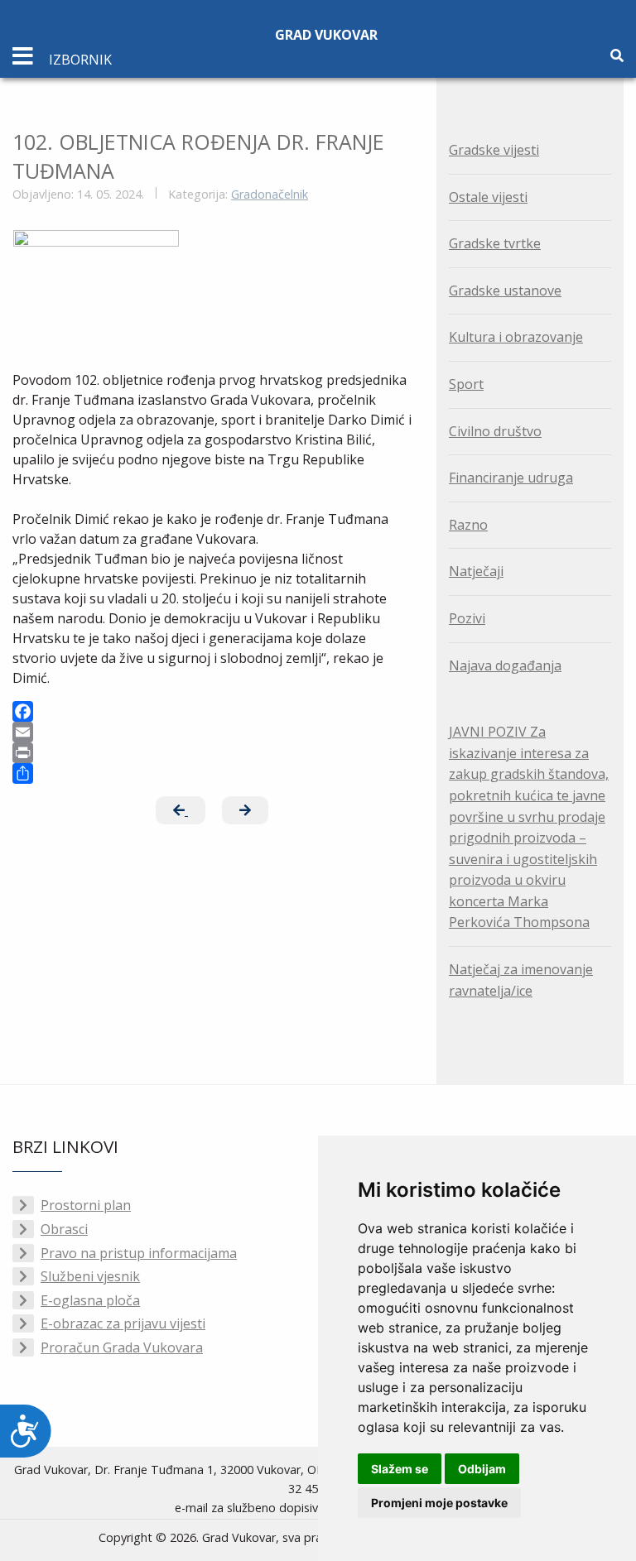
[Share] (212, 773)
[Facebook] (212, 711)
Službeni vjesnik (90, 1276)
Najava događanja (505, 665)
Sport (466, 384)
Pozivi (467, 618)
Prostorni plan (86, 1205)
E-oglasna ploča (90, 1300)
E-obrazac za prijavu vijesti (123, 1323)
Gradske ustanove (505, 290)
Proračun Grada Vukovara (122, 1347)
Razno (468, 525)
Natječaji (476, 571)
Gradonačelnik (269, 194)
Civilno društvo (495, 431)
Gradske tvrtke (495, 243)
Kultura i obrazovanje (516, 337)
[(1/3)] (96, 292)
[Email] (212, 732)
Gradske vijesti (494, 150)
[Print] (212, 752)
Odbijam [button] (482, 1469)
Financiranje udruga (511, 477)
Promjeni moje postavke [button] (439, 1503)
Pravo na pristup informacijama (139, 1253)
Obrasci (64, 1229)
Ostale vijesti (488, 197)
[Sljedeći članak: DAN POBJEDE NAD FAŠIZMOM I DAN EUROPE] (245, 810)
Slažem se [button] (399, 1469)
